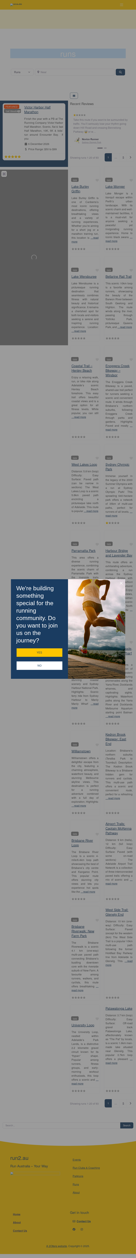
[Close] (121, 583)
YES (39, 652)
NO (39, 665)
